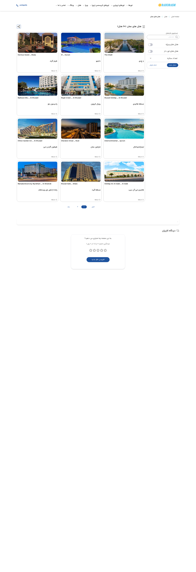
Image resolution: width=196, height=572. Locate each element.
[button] (172, 65)
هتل (165, 17)
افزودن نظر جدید (98, 259)
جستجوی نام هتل (172, 33)
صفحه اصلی (175, 16)
